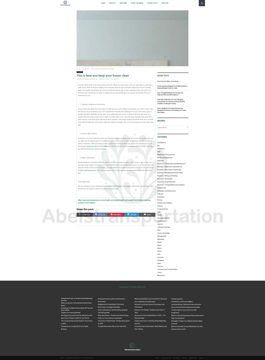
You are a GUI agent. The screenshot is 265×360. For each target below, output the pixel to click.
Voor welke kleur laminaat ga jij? (145, 301)
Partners (123, 3)
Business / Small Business (166, 182)
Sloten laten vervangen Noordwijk (109, 307)
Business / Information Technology (169, 170)
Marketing (160, 239)
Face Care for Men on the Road (167, 81)
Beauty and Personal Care (166, 154)
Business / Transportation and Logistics (170, 185)
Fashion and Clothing (164, 203)
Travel (159, 272)
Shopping (160, 260)
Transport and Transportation (167, 269)
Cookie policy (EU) (166, 358)
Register (164, 3)
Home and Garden (163, 218)
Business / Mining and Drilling (167, 176)
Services (160, 257)
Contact (112, 3)
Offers (159, 251)
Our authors (176, 358)
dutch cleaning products (88, 170)
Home (103, 3)
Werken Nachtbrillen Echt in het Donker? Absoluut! (151, 299)
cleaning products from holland (97, 146)
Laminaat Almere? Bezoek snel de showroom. (186, 304)
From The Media (137, 3)
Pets (158, 254)
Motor (159, 245)
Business (160, 161)
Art (158, 145)
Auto (158, 151)
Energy (159, 200)
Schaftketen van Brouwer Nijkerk (182, 301)
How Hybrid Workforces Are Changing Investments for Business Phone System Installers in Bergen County (171, 101)
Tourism (160, 266)
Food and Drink (162, 209)
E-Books (160, 194)
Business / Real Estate (164, 179)
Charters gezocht (177, 299)
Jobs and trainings (163, 227)
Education (160, 197)
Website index (193, 358)
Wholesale (160, 275)
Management (161, 236)
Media (159, 242)
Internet (160, 224)
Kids (158, 230)
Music (159, 248)
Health (159, 215)
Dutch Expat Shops (115, 186)
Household (80, 72)
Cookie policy (152, 3)
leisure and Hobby (163, 233)
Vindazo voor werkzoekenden (71, 312)
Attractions (161, 148)
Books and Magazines (164, 157)
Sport (159, 263)
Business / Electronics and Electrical (169, 167)
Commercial (161, 188)
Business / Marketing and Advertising (170, 173)
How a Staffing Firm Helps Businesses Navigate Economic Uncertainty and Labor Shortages (171, 110)
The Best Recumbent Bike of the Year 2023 (112, 326)
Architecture (161, 142)
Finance (160, 206)
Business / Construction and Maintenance (171, 164)
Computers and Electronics (166, 191)
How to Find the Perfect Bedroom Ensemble (185, 307)
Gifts (159, 212)
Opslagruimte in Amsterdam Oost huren (111, 304)
